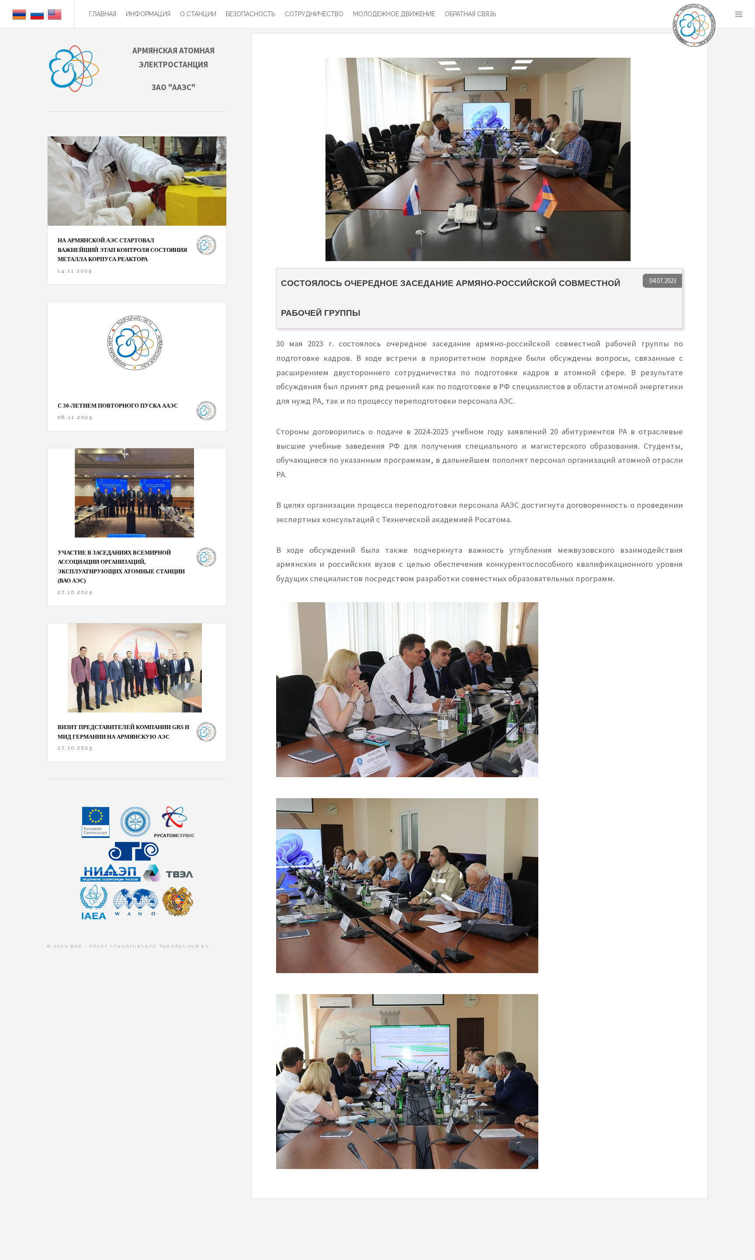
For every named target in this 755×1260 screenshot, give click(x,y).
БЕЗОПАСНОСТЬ (250, 13)
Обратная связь (470, 13)
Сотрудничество (314, 13)
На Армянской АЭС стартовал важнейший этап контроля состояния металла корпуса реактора (122, 249)
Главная (102, 13)
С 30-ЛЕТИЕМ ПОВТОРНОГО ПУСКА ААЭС (118, 405)
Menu (738, 14)
